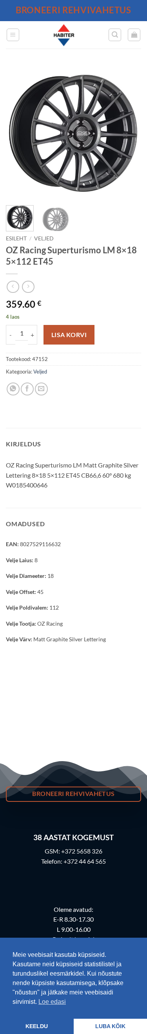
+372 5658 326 (81, 851)
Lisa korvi (69, 334)
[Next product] (13, 287)
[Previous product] (28, 287)
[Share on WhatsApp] (13, 389)
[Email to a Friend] (41, 389)
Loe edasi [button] (52, 1001)
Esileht (16, 238)
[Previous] (18, 131)
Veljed (44, 238)
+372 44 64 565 (85, 861)
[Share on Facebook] (27, 389)
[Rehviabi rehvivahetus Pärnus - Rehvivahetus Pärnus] (63, 35)
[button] (13, 35)
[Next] (129, 131)
